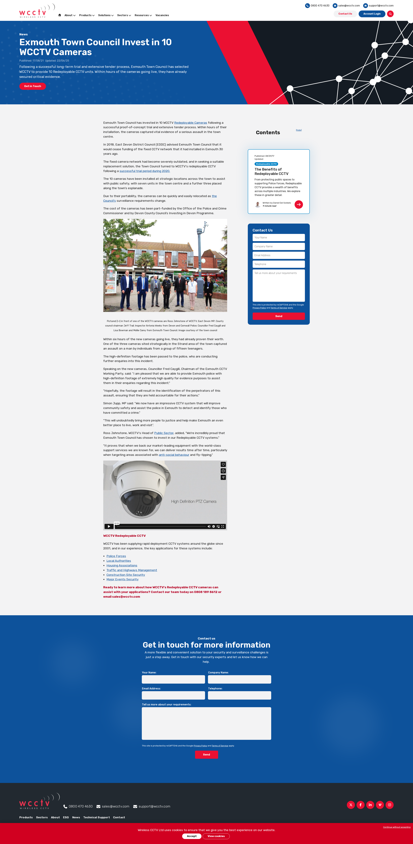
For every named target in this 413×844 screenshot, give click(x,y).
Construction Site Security (125, 575)
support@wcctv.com (381, 5)
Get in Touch (32, 86)
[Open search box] (390, 13)
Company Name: (218, 672)
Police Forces (116, 556)
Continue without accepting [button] (397, 827)
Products (26, 817)
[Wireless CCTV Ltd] (37, 10)
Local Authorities (118, 561)
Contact (119, 817)
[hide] (299, 130)
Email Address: (151, 688)
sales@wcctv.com (349, 5)
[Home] (59, 15)
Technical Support (96, 817)
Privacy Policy (259, 308)
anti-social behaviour (174, 455)
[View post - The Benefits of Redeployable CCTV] (278, 182)
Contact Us (345, 13)
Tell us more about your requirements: (166, 704)
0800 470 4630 (320, 5)
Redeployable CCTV (266, 164)
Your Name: (149, 672)
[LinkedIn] (370, 805)
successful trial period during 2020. (145, 171)
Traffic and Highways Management (131, 570)
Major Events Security (122, 579)
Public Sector (163, 433)
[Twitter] (351, 805)
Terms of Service (279, 308)
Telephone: (215, 688)
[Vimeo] (380, 805)
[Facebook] (361, 805)
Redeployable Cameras (190, 123)
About (55, 817)
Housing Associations (121, 565)
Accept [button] (192, 836)
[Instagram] (390, 805)
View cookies (216, 836)
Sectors (42, 817)
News (76, 817)
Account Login (372, 13)
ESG (66, 817)
